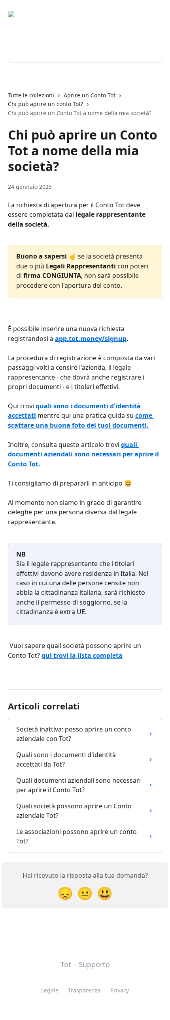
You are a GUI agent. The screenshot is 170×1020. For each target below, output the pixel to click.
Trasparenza (84, 990)
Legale (50, 990)
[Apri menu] (155, 14)
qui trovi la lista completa (82, 655)
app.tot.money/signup (91, 338)
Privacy (119, 990)
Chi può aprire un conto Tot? (45, 104)
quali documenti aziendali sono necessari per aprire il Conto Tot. (84, 454)
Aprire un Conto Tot (89, 95)
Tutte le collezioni (31, 95)
